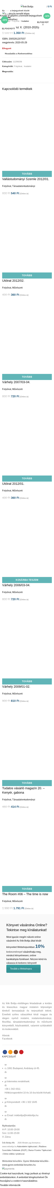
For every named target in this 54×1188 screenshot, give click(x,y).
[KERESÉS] (50, 10)
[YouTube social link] (32, 2)
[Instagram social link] (28, 2)
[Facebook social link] (22, 2)
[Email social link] (25, 2)
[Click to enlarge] (7, 11)
